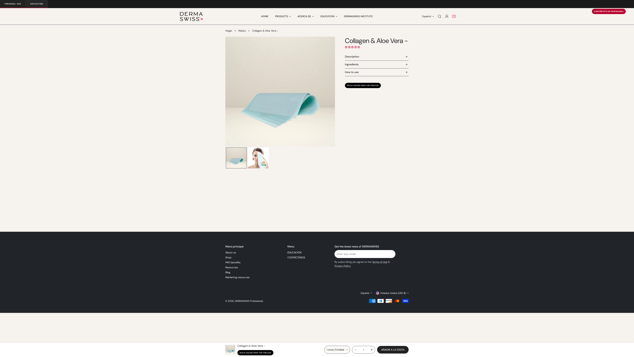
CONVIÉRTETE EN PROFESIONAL (609, 11)
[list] (280, 91)
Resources (231, 267)
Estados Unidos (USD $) (393, 293)
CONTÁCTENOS (296, 257)
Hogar (228, 30)
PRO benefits (233, 262)
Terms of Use (379, 262)
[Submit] (391, 254)
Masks (242, 30)
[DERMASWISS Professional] (191, 16)
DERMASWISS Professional (249, 300)
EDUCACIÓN (294, 252)
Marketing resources (237, 277)
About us (230, 252)
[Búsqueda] (439, 16)
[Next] (327, 92)
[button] (454, 16)
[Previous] (233, 92)
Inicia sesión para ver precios (363, 85)
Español (426, 16)
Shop (228, 257)
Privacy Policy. (343, 266)
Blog (227, 272)
